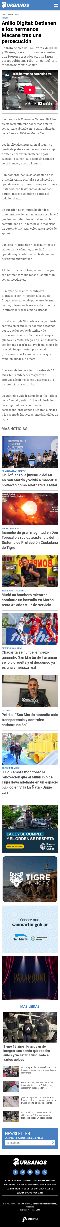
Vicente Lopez (46, 1189)
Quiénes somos (24, 1193)
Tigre (17, 1189)
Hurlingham (39, 1181)
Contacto (38, 1193)
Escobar (27, 1181)
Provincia (16, 1181)
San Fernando (32, 1185)
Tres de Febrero (30, 1189)
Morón (20, 1185)
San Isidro (45, 1185)
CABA (7, 1181)
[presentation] (8, 93)
